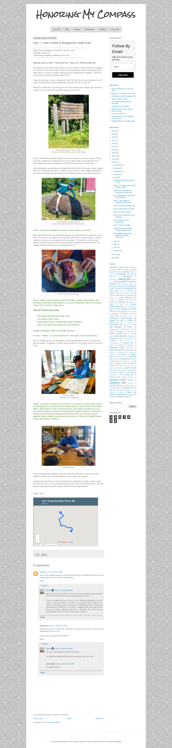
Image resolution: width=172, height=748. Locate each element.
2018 (114, 153)
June (116, 241)
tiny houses (122, 377)
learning (130, 331)
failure (132, 302)
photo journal (115, 350)
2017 (114, 156)
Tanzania (112, 372)
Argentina (126, 272)
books (116, 282)
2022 (114, 140)
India (134, 325)
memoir (121, 338)
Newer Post (38, 719)
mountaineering (114, 343)
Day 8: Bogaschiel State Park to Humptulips (124, 196)
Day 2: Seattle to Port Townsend (121, 221)
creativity (130, 290)
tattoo (121, 372)
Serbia (121, 366)
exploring (121, 302)
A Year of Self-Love (118, 114)
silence (112, 368)
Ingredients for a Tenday (120, 106)
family (111, 304)
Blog (67, 29)
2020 (114, 147)
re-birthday (132, 357)
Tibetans (112, 377)
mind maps (130, 338)
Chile (111, 291)
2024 (114, 134)
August (116, 174)
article (111, 274)
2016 (114, 159)
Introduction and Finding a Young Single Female (123, 229)
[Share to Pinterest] (45, 554)
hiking (130, 320)
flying (111, 309)
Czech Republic (124, 293)
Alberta (134, 269)
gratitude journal (127, 313)
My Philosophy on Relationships (123, 121)
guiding (112, 320)
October (117, 168)
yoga (126, 397)
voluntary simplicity (116, 395)
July (115, 178)
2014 (114, 255)
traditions (130, 380)
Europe (112, 302)
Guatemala (114, 318)
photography (130, 350)
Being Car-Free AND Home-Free (123, 93)
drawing (112, 297)
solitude (126, 368)
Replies (45, 586)
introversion (126, 329)
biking (122, 279)
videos (129, 392)
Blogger (118, 742)
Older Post (99, 719)
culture (112, 293)
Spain (134, 368)
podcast (112, 352)
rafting (124, 356)
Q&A (117, 356)
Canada (131, 286)
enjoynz (103, 742)
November (118, 165)
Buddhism (122, 286)
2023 (114, 137)
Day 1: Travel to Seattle (122, 225)
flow (124, 306)
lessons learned (116, 334)
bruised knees (128, 284)
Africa (119, 269)
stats (123, 370)
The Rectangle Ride (127, 375)
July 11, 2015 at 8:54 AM (63, 590)
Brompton (113, 284)
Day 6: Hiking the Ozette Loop (124, 206)
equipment (122, 299)
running (117, 363)
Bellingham (113, 276)
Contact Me (115, 29)
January (117, 251)
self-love (112, 366)
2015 (114, 162)
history (112, 322)
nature (112, 345)
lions (127, 334)
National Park (128, 343)
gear (123, 311)
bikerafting (113, 279)
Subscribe (123, 75)
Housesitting (89, 29)
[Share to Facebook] (43, 554)
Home (69, 719)
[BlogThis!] (38, 554)
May (115, 244)
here (48, 53)
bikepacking (127, 276)
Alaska (126, 269)
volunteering (130, 394)
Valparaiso (127, 388)
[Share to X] (40, 554)
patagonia (114, 347)
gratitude (115, 313)
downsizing (130, 295)
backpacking (121, 274)
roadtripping (125, 361)
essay (131, 299)
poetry (131, 352)
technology (113, 375)
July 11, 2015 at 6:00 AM (53, 572)
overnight (130, 345)
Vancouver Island (123, 390)
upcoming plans (115, 388)
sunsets (131, 370)
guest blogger (127, 318)
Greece (125, 316)
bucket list (113, 286)
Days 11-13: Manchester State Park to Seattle (124, 186)
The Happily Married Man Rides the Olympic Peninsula (123, 235)
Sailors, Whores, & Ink (120, 99)
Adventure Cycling (117, 267)
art (133, 272)
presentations (121, 354)
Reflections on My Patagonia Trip (124, 96)
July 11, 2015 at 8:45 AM (63, 649)
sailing (132, 363)
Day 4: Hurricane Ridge (122, 212)
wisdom (112, 397)
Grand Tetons (132, 311)
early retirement (125, 297)
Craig (42, 572)
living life (118, 336)
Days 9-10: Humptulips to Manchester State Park (123, 191)
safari (125, 363)
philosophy (129, 347)
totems (132, 377)
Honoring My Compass (86, 14)
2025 (114, 131)
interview (130, 327)
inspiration (118, 327)
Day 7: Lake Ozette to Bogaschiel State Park (123, 201)
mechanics (130, 336)
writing (119, 397)
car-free (112, 288)
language (121, 331)
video (120, 392)
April (116, 247)
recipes (115, 359)
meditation (113, 338)
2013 (114, 258)
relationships (114, 361)
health (122, 320)
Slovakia (119, 368)
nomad (120, 345)
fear (122, 304)
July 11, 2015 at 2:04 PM (65, 664)
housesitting (114, 325)
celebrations (129, 288)
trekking (130, 383)
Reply (42, 581)
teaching (130, 372)
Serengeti (131, 366)
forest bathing (122, 309)
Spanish (115, 370)
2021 (114, 143)
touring (113, 379)
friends (133, 309)
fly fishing (131, 306)
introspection (114, 329)
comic (121, 290)
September (118, 171)
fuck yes (116, 311)
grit (133, 316)
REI (133, 359)
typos (132, 385)
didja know (119, 295)
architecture (116, 272)
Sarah (48, 590)
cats (119, 288)
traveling (114, 382)
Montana (128, 340)
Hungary (126, 325)
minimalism (113, 340)
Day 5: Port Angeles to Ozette (124, 209)
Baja (132, 274)
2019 (114, 150)
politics (112, 354)
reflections (124, 359)
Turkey (112, 385)
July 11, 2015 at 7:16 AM (58, 626)
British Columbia (128, 282)
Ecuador (112, 299)
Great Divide (114, 316)
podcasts (122, 352)
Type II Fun (124, 385)
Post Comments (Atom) (51, 722)
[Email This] (35, 554)
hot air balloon (127, 322)
